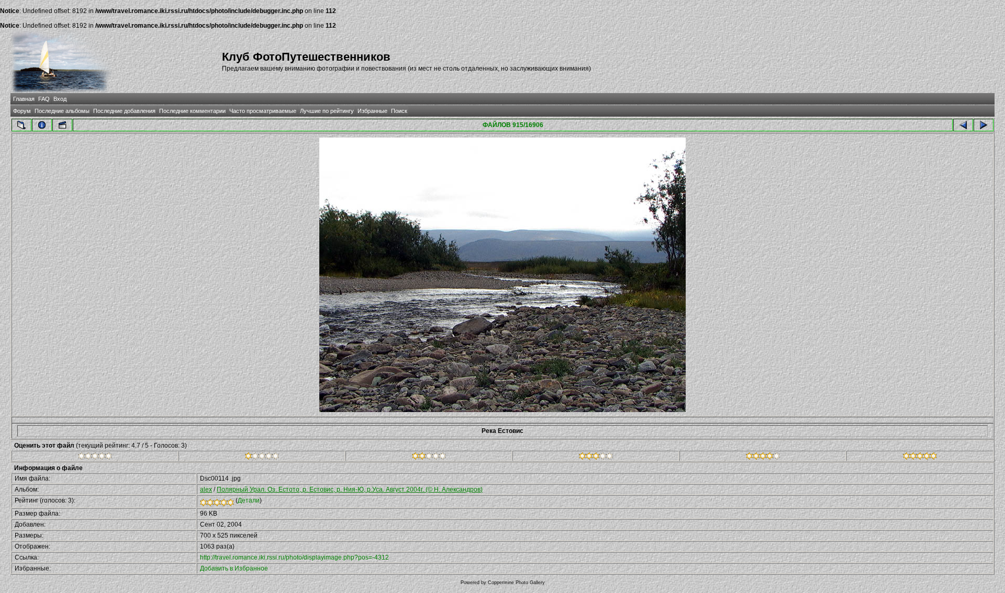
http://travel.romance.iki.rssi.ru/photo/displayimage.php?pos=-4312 (294, 557)
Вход (59, 99)
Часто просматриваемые (262, 111)
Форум (22, 111)
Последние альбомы (62, 111)
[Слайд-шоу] (62, 125)
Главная (24, 99)
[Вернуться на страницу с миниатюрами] (21, 125)
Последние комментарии (192, 111)
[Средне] (429, 457)
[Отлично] (763, 457)
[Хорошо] (596, 457)
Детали (249, 500)
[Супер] (920, 457)
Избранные (372, 111)
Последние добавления (124, 111)
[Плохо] (262, 457)
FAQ (44, 99)
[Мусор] (95, 457)
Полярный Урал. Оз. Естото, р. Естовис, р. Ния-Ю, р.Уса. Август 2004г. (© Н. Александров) (350, 489)
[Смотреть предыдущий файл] (963, 125)
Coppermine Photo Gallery (516, 582)
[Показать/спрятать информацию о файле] (41, 125)
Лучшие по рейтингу (327, 111)
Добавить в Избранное (234, 568)
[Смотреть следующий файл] (983, 125)
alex (206, 489)
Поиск (399, 111)
